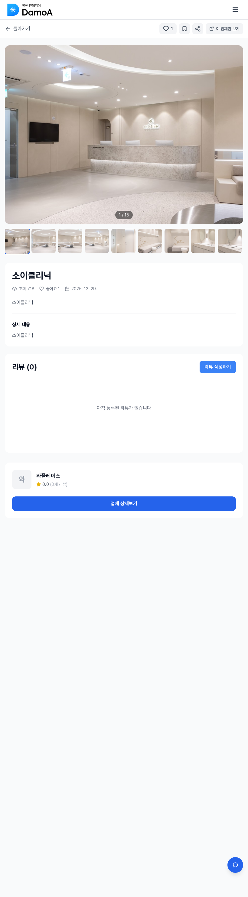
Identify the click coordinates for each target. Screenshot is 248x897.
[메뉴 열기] (235, 9)
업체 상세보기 (124, 503)
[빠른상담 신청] (235, 865)
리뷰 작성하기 (217, 367)
